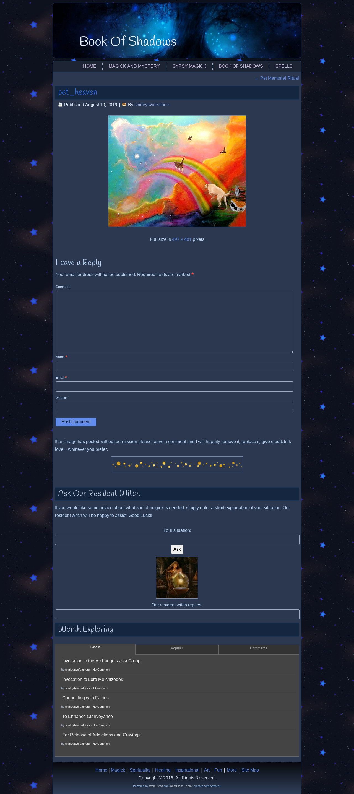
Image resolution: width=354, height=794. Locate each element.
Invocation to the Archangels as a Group (101, 661)
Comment (63, 287)
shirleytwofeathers (152, 105)
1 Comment (100, 688)
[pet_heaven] (177, 228)
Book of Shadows (241, 66)
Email (61, 378)
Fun (218, 770)
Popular (177, 648)
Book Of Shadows (128, 42)
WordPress (156, 785)
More (232, 770)
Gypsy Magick (189, 66)
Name (61, 357)
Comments (258, 648)
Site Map (250, 770)
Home (89, 66)
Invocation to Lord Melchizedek (92, 679)
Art (207, 770)
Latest (95, 647)
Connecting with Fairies (85, 698)
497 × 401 (182, 239)
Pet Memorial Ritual (277, 78)
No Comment (101, 669)
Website (62, 398)
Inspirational (187, 770)
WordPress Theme (181, 785)
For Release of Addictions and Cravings (101, 735)
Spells (284, 66)
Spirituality (140, 770)
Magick (118, 770)
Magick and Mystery (134, 66)
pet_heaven (77, 92)
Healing (163, 770)
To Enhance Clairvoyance (87, 716)
